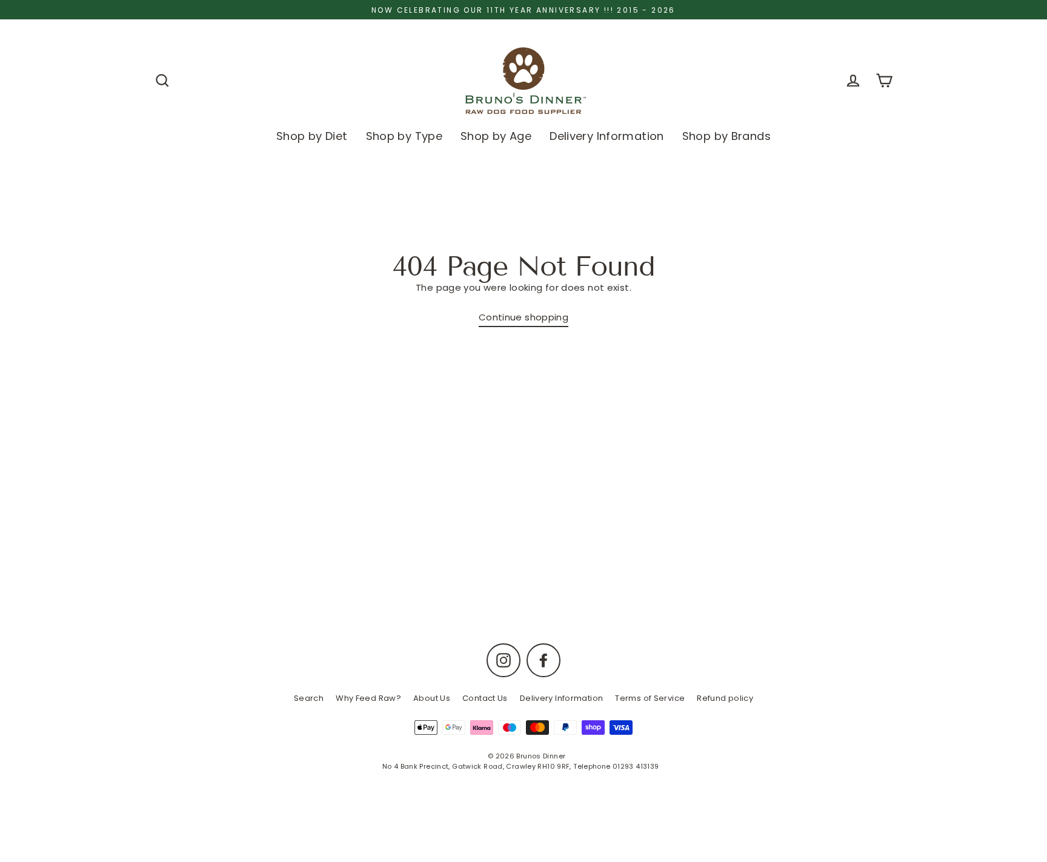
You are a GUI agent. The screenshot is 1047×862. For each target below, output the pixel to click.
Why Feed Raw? (368, 698)
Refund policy (725, 698)
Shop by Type (404, 136)
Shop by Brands (726, 136)
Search (309, 698)
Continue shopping (523, 317)
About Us (431, 698)
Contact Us (485, 698)
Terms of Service (650, 698)
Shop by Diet (312, 136)
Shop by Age (495, 136)
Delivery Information (607, 136)
